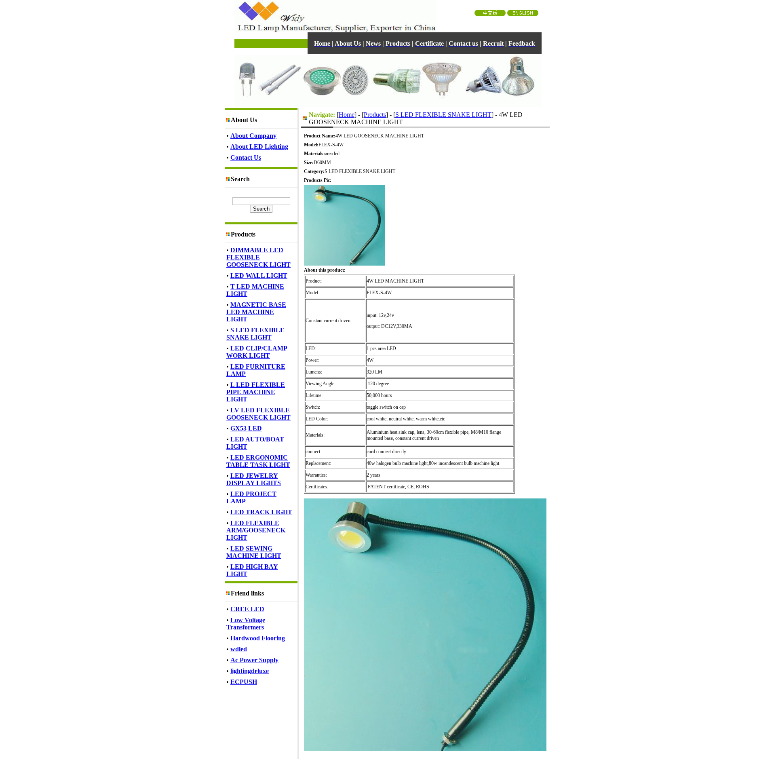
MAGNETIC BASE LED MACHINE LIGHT (256, 312)
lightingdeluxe (249, 670)
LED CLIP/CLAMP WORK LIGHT (256, 352)
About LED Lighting (259, 146)
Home (346, 114)
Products (375, 114)
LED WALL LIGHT (258, 275)
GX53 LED (246, 428)
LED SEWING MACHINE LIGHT (253, 552)
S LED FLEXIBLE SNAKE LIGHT (255, 334)
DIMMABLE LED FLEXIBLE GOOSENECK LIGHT (258, 257)
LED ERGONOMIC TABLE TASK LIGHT (258, 461)
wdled (238, 649)
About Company (253, 135)
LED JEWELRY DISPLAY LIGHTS (253, 479)
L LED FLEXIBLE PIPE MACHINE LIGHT (255, 392)
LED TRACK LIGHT (261, 512)
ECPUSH (243, 681)
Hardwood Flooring (257, 638)
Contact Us (245, 157)
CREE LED (247, 609)
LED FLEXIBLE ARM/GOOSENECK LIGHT (255, 530)
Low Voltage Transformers (245, 623)
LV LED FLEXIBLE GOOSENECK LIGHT (258, 414)
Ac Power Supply (254, 660)
